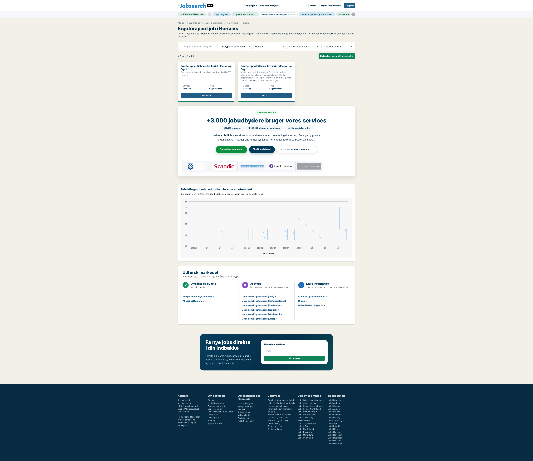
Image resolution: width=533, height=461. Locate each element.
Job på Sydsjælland (307, 423)
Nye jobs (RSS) (215, 423)
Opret (313, 5)
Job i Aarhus (334, 403)
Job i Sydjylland (305, 438)
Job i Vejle (332, 423)
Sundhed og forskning (199, 23)
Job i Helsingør (335, 438)
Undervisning (274, 423)
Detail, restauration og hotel (281, 400)
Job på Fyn (303, 426)
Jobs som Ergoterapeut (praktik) (259, 309)
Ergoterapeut (219, 23)
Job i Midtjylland (305, 435)
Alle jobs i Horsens (193, 301)
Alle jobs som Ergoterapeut (197, 296)
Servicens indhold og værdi (220, 411)
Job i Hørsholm (335, 435)
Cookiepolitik (214, 417)
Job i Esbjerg (334, 411)
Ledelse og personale (278, 417)
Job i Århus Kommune (308, 403)
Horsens (245, 23)
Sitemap (211, 420)
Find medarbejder (269, 5)
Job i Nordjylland (306, 429)
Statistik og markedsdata (311, 296)
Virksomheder (244, 415)
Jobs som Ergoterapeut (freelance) (261, 305)
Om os (301, 301)
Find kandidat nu (262, 149)
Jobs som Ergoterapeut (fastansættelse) (264, 301)
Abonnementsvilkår (217, 406)
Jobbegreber (244, 412)
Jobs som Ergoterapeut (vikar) (258, 318)
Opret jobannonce (331, 5)
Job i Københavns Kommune (311, 400)
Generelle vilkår (215, 409)
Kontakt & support (216, 403)
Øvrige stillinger (275, 429)
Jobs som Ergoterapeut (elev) (258, 296)
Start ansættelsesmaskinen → (297, 149)
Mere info (206, 95)
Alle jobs (181, 23)
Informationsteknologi (278, 406)
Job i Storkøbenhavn (307, 411)
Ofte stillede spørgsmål (310, 305)
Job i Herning (334, 432)
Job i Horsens (334, 440)
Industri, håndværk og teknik (281, 403)
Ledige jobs (250, 5)
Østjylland (233, 23)
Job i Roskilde (334, 426)
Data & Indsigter (245, 403)
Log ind (350, 5)
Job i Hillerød (334, 429)
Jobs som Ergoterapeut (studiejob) (261, 314)
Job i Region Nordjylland (309, 409)
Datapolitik (213, 414)
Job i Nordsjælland (307, 414)
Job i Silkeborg (335, 420)
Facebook (179, 431)
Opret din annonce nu (231, 149)
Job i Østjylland (305, 432)
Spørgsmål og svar (246, 406)
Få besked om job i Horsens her (337, 56)
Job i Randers (334, 414)
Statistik (241, 409)
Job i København (336, 400)
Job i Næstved (335, 443)
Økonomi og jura (275, 426)
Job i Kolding (334, 417)
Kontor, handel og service (279, 414)
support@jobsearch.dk (188, 409)
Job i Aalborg (334, 409)
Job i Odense (334, 406)
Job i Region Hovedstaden (310, 406)
